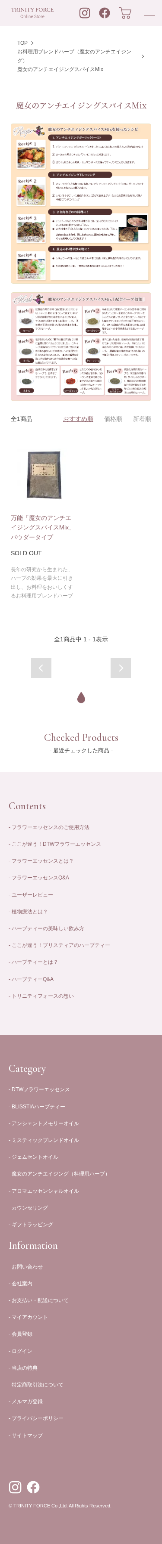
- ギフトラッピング (31, 1225)
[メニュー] (149, 13)
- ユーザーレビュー (31, 895)
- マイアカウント (28, 1317)
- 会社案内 (20, 1284)
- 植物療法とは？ (28, 912)
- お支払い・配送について (39, 1300)
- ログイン (20, 1351)
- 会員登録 (20, 1334)
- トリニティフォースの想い (41, 996)
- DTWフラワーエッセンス (39, 1089)
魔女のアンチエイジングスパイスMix (60, 69)
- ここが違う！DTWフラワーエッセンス (55, 844)
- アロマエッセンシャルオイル (44, 1191)
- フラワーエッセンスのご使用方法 (49, 827)
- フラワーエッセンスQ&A (39, 878)
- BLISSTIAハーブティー (37, 1107)
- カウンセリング (28, 1208)
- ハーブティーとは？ (33, 962)
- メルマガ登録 (26, 1402)
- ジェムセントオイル (33, 1157)
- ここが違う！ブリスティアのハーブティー (59, 945)
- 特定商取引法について (36, 1385)
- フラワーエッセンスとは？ (41, 861)
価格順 (113, 418)
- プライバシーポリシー (36, 1418)
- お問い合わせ (26, 1267)
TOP (22, 43)
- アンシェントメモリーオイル (44, 1123)
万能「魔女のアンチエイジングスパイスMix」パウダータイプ (43, 527)
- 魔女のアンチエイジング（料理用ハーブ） (59, 1174)
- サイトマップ (26, 1436)
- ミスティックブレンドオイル (44, 1140)
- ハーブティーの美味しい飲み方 (46, 928)
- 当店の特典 (23, 1368)
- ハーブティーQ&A (31, 979)
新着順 (142, 418)
